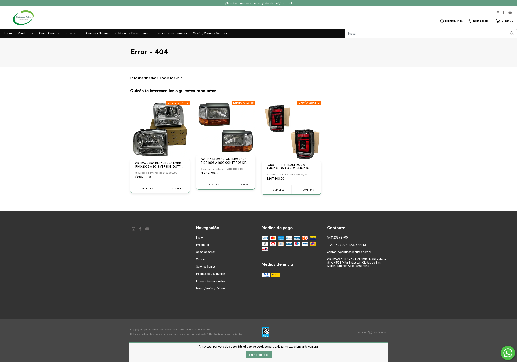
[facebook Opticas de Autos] (503, 12)
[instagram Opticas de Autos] (498, 12)
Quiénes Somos (97, 33)
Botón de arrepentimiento (225, 333)
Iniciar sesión (481, 21)
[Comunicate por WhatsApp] (508, 353)
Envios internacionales (170, 33)
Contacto (73, 33)
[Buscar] (511, 33)
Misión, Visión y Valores (210, 33)
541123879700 (337, 237)
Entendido (258, 355)
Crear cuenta (454, 21)
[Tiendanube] (370, 333)
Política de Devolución (131, 33)
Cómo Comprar (50, 33)
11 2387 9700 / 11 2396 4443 (346, 244)
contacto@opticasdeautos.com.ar (349, 252)
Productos (25, 33)
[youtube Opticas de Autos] (510, 12)
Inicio (8, 33)
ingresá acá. (198, 333)
